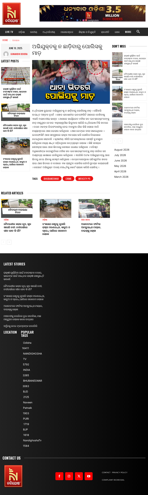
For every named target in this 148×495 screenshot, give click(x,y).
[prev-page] (3, 242)
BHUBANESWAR (51, 178)
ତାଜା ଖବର (85, 220)
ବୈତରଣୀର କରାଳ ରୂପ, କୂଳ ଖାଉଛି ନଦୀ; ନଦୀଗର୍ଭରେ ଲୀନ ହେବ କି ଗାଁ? (15, 127)
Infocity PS (84, 178)
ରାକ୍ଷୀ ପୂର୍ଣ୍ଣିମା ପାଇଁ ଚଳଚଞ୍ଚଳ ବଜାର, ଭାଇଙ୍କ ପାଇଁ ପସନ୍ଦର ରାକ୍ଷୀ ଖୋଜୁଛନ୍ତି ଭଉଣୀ (15, 93)
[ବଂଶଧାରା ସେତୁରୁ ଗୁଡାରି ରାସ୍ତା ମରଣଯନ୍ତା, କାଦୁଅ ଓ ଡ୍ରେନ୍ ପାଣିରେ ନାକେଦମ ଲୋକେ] (15, 146)
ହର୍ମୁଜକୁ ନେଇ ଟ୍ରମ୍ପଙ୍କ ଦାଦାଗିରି (20, 326)
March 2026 (121, 176)
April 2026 (120, 171)
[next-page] (9, 242)
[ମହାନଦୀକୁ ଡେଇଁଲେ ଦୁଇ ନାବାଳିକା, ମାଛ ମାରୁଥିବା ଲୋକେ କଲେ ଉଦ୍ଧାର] (117, 127)
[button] (138, 31)
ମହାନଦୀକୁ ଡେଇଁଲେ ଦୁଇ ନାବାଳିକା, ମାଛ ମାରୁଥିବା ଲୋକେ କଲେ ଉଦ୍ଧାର (133, 127)
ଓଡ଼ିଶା (6, 220)
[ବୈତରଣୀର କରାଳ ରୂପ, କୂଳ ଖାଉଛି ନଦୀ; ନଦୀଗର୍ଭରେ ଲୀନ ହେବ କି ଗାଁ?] (15, 112)
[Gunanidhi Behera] (6, 54)
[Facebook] (59, 476)
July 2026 (120, 155)
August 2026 (121, 149)
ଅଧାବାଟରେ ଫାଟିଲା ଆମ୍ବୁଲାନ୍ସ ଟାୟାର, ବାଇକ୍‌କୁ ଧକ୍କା (91, 227)
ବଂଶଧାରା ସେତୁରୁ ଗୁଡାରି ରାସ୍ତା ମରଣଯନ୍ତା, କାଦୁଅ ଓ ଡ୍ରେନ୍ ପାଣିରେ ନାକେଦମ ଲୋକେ (15, 163)
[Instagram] (69, 476)
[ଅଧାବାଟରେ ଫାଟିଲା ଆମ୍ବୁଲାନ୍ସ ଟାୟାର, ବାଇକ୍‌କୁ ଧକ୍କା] (94, 208)
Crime (68, 178)
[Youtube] (89, 476)
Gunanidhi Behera (18, 54)
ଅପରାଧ (15, 40)
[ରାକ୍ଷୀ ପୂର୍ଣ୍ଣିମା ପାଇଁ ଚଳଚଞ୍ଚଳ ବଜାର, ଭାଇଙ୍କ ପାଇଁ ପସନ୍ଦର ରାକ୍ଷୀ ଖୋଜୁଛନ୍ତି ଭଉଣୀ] (15, 75)
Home (5, 40)
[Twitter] (79, 476)
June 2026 (120, 160)
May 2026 (120, 165)
